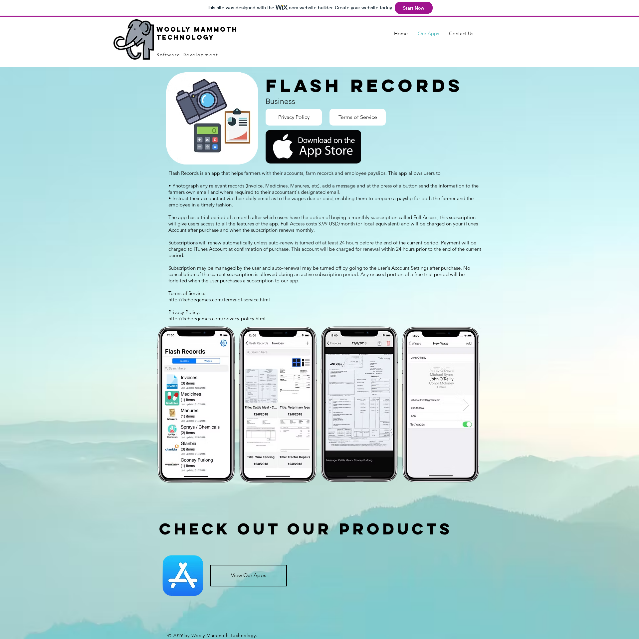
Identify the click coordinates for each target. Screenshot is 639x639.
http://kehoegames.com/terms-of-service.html (219, 299)
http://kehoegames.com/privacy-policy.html (217, 318)
